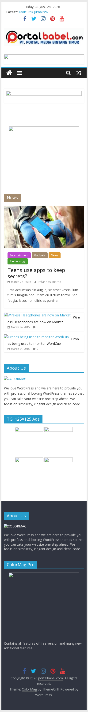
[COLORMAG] (15, 378)
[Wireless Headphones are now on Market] (37, 315)
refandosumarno (49, 282)
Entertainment (19, 255)
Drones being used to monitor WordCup (43, 341)
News (54, 255)
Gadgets (39, 255)
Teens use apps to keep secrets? (36, 273)
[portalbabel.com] (9, 73)
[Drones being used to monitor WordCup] (36, 337)
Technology (17, 261)
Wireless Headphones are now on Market (44, 319)
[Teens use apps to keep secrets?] (44, 208)
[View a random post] (79, 73)
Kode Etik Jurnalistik (33, 12)
